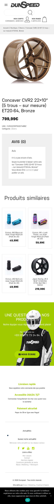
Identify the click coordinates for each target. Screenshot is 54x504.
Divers (21, 28)
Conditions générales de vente (27, 462)
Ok (27, 500)
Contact (27, 458)
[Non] (50, 495)
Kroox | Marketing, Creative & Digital (36, 485)
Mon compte (27, 456)
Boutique (14, 28)
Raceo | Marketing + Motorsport (27, 465)
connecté (30, 170)
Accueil (6, 28)
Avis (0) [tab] (19, 141)
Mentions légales (27, 460)
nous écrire (28, 354)
